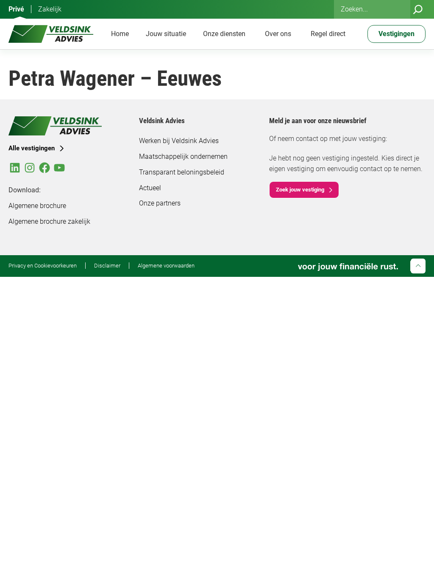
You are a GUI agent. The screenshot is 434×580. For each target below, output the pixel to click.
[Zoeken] (418, 9)
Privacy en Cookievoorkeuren (42, 265)
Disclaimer (107, 265)
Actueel (150, 188)
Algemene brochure (37, 206)
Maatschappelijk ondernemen (183, 156)
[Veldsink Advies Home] (50, 34)
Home (120, 34)
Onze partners (160, 203)
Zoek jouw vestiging (300, 189)
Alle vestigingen (31, 148)
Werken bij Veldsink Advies (179, 141)
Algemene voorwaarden (166, 265)
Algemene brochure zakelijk (49, 221)
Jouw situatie (166, 34)
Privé (16, 9)
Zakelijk (49, 9)
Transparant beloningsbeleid (181, 172)
